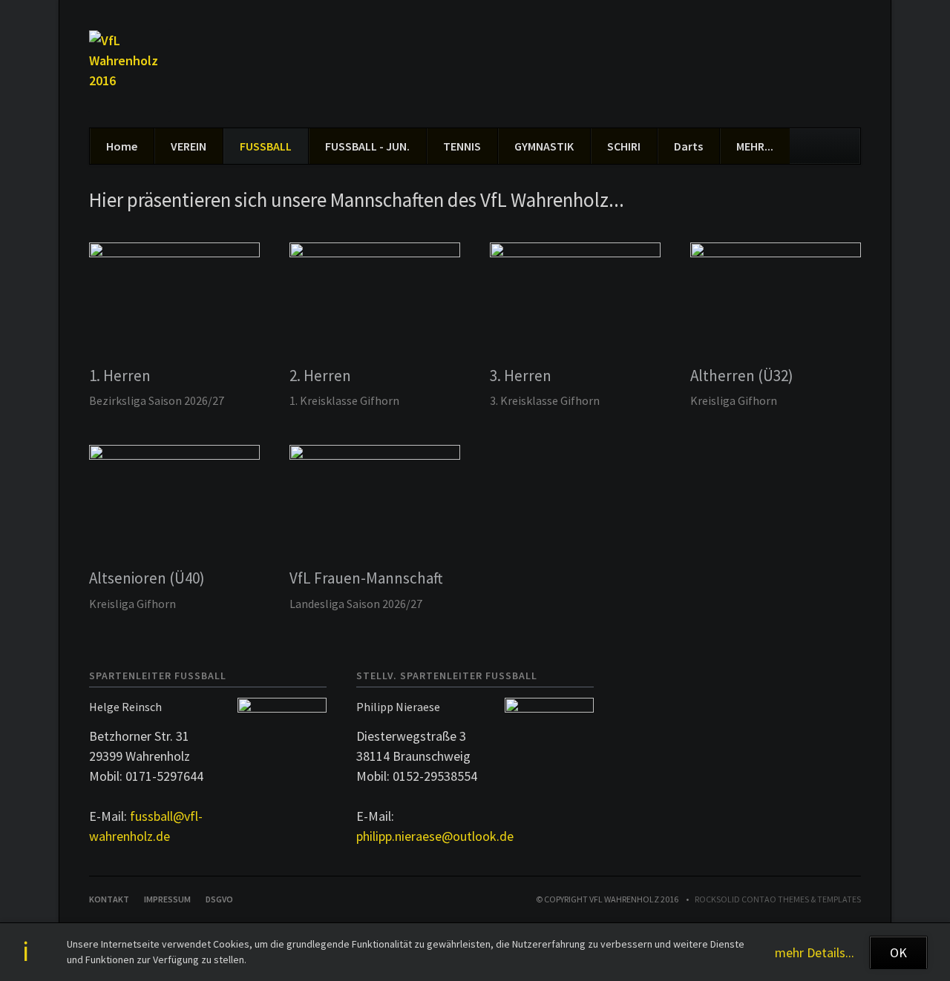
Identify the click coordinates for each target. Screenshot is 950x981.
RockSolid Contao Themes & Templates (778, 899)
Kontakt (109, 899)
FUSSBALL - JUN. (367, 146)
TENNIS (462, 146)
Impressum (167, 899)
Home (121, 146)
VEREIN (188, 146)
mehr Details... (814, 952)
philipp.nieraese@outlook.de (435, 836)
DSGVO (219, 899)
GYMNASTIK (544, 146)
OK (898, 952)
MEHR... (754, 146)
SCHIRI (624, 146)
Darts (688, 146)
